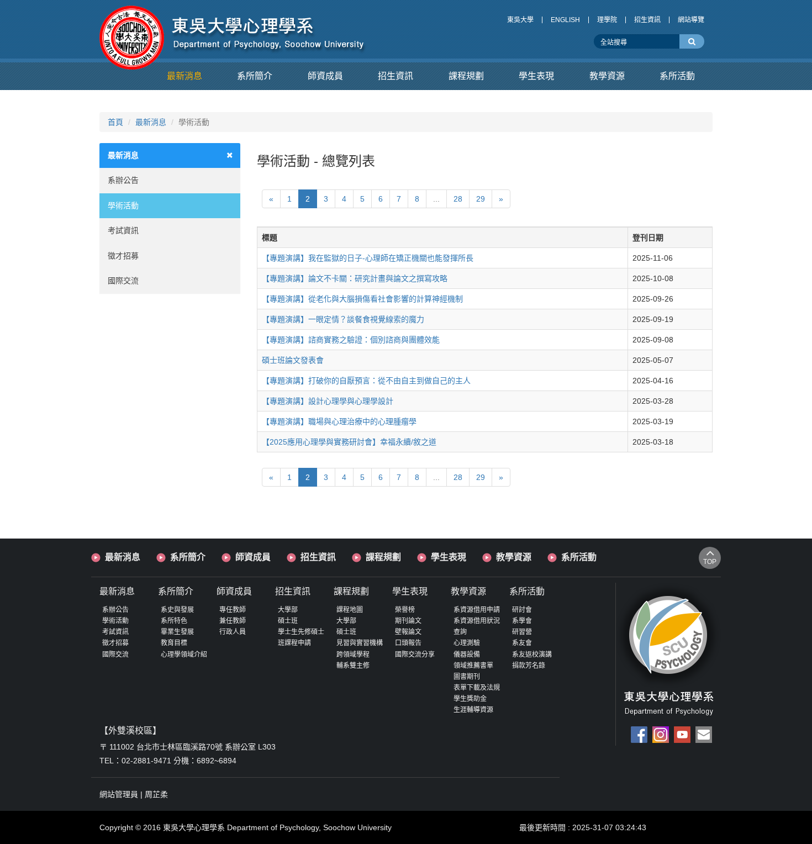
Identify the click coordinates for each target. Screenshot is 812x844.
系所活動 (579, 557)
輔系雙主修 (353, 665)
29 (480, 198)
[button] (184, 76)
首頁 (115, 122)
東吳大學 (520, 20)
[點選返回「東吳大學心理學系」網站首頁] (233, 29)
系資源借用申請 (477, 610)
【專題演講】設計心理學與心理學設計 (327, 401)
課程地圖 (349, 610)
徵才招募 (123, 255)
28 (458, 198)
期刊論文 (408, 621)
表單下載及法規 (477, 688)
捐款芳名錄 (528, 665)
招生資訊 (647, 20)
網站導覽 (691, 20)
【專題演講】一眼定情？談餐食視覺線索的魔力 (343, 319)
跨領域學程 (353, 654)
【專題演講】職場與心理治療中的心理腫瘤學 (339, 421)
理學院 (607, 20)
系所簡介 (187, 557)
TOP (709, 562)
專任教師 (232, 610)
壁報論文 (408, 632)
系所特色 (174, 621)
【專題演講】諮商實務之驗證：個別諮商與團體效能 (351, 339)
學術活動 (123, 205)
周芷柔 (156, 794)
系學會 (522, 621)
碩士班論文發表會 (293, 360)
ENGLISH (565, 20)
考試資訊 (123, 230)
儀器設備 (467, 654)
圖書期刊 (467, 677)
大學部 (288, 610)
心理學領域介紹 (184, 654)
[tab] (169, 155)
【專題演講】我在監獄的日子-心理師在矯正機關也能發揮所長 (367, 258)
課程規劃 (383, 557)
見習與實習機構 (359, 643)
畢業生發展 (177, 632)
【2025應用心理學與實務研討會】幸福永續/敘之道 (349, 441)
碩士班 (288, 621)
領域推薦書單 (473, 665)
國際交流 (123, 280)
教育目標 (174, 643)
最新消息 (150, 122)
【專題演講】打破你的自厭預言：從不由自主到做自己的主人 (366, 380)
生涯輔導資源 (473, 710)
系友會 (522, 643)
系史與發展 (177, 610)
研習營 (522, 632)
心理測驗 (467, 643)
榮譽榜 (405, 610)
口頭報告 (408, 643)
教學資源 (513, 557)
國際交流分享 (415, 654)
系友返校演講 (532, 654)
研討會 (522, 610)
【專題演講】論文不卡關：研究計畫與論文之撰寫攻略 (354, 278)
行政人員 (232, 632)
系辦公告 (123, 180)
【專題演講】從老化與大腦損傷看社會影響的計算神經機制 (362, 298)
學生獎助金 (470, 699)
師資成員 (253, 557)
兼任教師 (232, 621)
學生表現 (448, 557)
